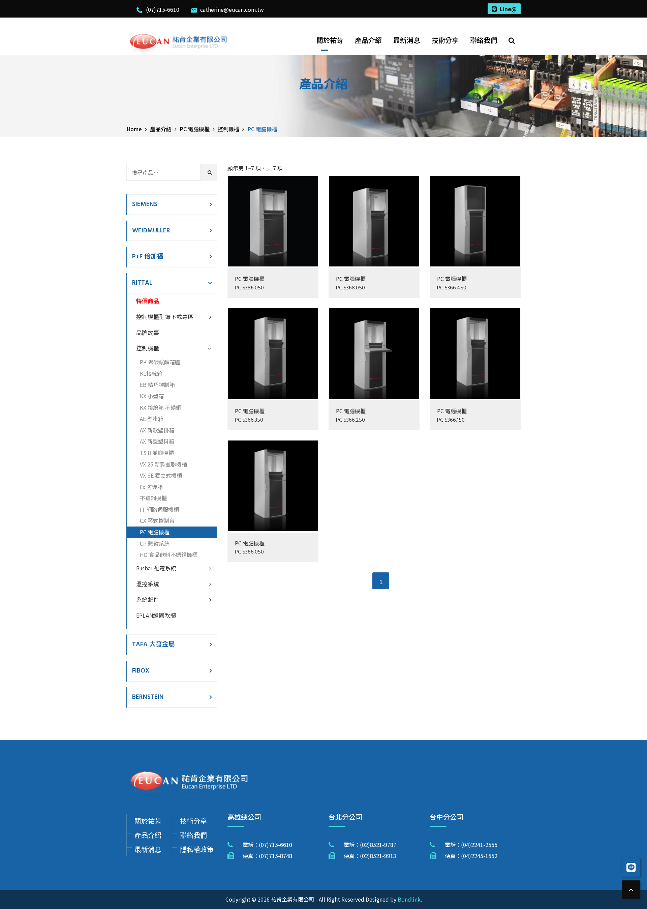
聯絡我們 (483, 40)
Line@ (508, 9)
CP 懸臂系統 (155, 543)
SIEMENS (144, 204)
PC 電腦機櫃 (250, 279)
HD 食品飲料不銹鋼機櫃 (168, 554)
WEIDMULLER (151, 231)
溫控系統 (147, 584)
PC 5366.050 (249, 552)
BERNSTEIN (148, 697)
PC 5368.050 (350, 288)
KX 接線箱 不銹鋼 (160, 407)
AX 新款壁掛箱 (157, 430)
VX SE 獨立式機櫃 (161, 475)
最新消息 (406, 40)
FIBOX (140, 671)
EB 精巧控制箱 (157, 384)
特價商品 (147, 301)
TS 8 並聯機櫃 (157, 453)
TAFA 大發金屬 (153, 645)
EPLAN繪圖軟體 (156, 616)
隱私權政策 (197, 849)
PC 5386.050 (249, 288)
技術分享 (445, 40)
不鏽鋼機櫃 (153, 498)
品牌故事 (147, 333)
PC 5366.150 (451, 420)
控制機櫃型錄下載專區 (164, 317)
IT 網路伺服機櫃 (159, 509)
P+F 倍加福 (147, 257)
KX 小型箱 (152, 396)
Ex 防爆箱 (151, 487)
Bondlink (409, 899)
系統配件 (147, 600)
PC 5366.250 (350, 420)
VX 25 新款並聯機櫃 (163, 464)
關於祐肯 (329, 40)
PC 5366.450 (451, 288)
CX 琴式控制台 (157, 520)
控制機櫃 (147, 348)
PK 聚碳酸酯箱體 (160, 362)
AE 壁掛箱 (151, 419)
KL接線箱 (151, 373)
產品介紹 (368, 40)
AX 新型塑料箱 (157, 441)
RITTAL (142, 283)
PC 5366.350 (249, 420)
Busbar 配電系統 (156, 568)
